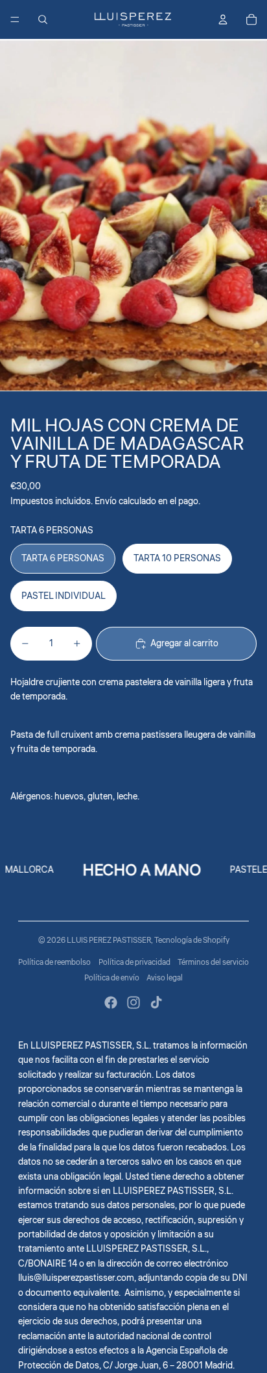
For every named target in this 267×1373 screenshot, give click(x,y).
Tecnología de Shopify (191, 940)
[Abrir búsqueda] (43, 19)
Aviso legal (164, 978)
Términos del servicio (213, 962)
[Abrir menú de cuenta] (223, 19)
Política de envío (111, 978)
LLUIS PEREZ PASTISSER (109, 940)
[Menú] (15, 19)
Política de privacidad (134, 962)
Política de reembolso (54, 962)
